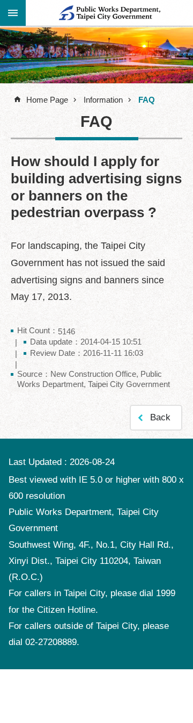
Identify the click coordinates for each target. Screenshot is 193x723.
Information (103, 99)
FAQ (146, 99)
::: (12, 12)
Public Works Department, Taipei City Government (109, 13)
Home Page (47, 99)
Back (160, 417)
